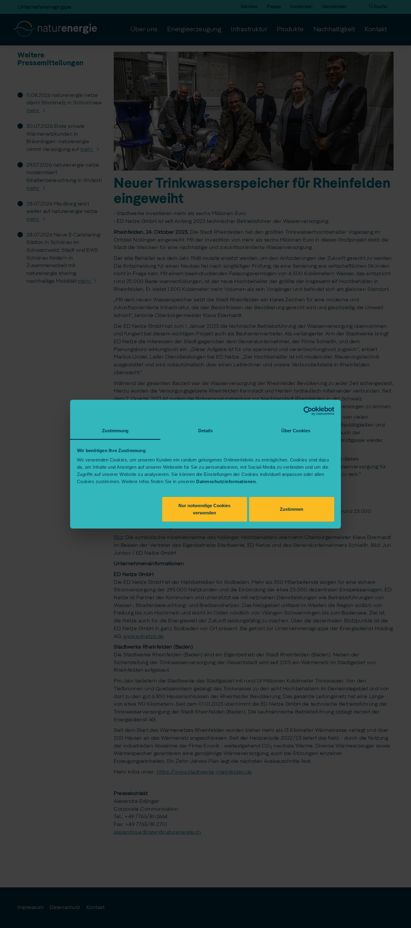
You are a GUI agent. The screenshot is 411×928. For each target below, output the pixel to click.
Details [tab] (205, 430)
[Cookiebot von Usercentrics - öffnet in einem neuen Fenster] (308, 410)
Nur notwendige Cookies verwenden (204, 509)
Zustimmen (291, 508)
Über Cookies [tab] (295, 430)
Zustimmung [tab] (115, 430)
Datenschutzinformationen (226, 481)
